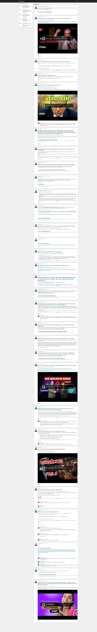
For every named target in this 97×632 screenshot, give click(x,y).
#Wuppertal (62, 355)
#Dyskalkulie (68, 194)
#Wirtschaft (56, 549)
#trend (42, 587)
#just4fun (71, 244)
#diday (44, 208)
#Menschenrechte (44, 22)
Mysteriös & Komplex (48, 387)
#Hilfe (48, 269)
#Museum (51, 355)
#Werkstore (47, 355)
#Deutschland (66, 408)
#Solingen (54, 355)
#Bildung (39, 8)
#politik (24, 26)
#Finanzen (60, 89)
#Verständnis (46, 137)
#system (39, 137)
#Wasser (50, 8)
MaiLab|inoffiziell (25, 18)
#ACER (39, 431)
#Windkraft (45, 279)
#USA (41, 89)
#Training (46, 270)
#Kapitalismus (60, 21)
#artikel (29, 15)
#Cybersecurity (41, 409)
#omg (60, 587)
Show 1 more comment (41, 525)
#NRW (71, 166)
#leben (64, 244)
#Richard (41, 277)
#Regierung (42, 137)
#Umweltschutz (69, 551)
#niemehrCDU (47, 21)
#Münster (44, 328)
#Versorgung (54, 550)
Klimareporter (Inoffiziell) (42, 6)
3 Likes (40, 54)
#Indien (42, 136)
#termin (71, 214)
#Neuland (59, 409)
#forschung (24, 20)
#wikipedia (24, 15)
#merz (51, 549)
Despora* (21, 1)
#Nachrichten (64, 89)
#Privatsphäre (63, 208)
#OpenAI (50, 368)
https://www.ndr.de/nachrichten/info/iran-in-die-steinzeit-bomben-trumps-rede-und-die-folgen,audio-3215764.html (56, 513)
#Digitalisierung (58, 136)
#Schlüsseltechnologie (64, 549)
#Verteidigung (42, 269)
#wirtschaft (39, 369)
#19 (47, 303)
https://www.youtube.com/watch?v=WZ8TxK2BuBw (47, 586)
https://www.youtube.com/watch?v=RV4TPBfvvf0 (47, 366)
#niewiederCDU (42, 21)
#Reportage (46, 572)
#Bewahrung (48, 345)
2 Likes (40, 143)
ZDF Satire (47, 38)
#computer (48, 370)
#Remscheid (58, 355)
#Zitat (39, 511)
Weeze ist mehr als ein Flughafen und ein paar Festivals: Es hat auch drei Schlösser (50, 167)
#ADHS (58, 194)
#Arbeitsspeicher (43, 370)
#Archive (56, 343)
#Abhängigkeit (46, 369)
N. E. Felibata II (42, 533)
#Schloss (48, 166)
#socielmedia (75, 587)
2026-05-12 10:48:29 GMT (47, 255)
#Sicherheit (62, 550)
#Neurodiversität (41, 196)
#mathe (43, 78)
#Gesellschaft (75, 136)
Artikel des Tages (25, 13)
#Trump (42, 511)
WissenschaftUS (25, 4)
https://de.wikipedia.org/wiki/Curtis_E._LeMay (46, 518)
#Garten (65, 166)
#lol (74, 244)
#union (48, 549)
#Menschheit (40, 22)
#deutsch (27, 15)
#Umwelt (60, 551)
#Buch (39, 267)
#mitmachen (47, 208)
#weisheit (66, 244)
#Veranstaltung (69, 207)
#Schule (42, 244)
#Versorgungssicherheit (47, 550)
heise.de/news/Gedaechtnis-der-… (43, 347)
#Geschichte (68, 166)
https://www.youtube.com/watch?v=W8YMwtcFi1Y (47, 450)
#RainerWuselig (54, 328)
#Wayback (74, 343)
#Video (49, 582)
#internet (54, 136)
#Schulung (51, 208)
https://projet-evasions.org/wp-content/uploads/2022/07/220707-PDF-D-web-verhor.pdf (55, 267)
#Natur (63, 551)
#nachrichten (24, 6)
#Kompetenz (53, 408)
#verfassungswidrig (65, 307)
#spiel (53, 244)
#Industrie (42, 550)
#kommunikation (58, 214)
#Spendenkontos (70, 277)
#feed (25, 16)
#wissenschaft (27, 7)
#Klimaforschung (58, 180)
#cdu (46, 549)
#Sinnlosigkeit (62, 582)
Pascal (39, 147)
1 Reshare (41, 56)
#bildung (29, 25)
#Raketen (47, 89)
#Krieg (45, 89)
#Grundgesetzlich (42, 303)
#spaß (69, 244)
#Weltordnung (51, 89)
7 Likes (40, 246)
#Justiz (39, 269)
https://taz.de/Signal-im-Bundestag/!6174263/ (62, 415)
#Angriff (74, 550)
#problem (57, 587)
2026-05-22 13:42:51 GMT (48, 210)
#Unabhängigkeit (58, 208)
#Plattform (50, 328)
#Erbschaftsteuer (53, 303)
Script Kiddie (40, 205)
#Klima (65, 551)
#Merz (39, 21)
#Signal (45, 408)
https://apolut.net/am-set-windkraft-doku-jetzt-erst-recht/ (46, 283)
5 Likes (40, 418)
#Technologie (55, 369)
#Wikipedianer (60, 328)
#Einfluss (42, 588)
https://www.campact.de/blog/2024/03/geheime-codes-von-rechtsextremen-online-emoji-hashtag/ (54, 491)
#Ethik (73, 21)
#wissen (24, 7)
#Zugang (62, 342)
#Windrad (43, 552)
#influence (46, 587)
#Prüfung (48, 136)
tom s (38, 336)
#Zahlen (60, 78)
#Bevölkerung (51, 306)
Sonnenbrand (40, 255)
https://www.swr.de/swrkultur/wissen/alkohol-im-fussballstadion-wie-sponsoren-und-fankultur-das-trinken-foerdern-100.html (57, 155)
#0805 (75, 354)
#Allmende (54, 253)
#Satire (48, 22)
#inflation (61, 369)
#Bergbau (60, 291)
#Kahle (49, 342)
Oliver (41, 122)
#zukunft (69, 136)
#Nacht (39, 355)
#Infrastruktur (62, 253)
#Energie (39, 550)
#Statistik (57, 78)
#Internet (53, 343)
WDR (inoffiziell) (40, 162)
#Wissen (42, 8)
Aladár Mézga (42, 315)
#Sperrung (58, 277)
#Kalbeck (53, 166)
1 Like (40, 79)
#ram (72, 369)
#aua (63, 587)
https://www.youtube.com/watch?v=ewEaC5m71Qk (47, 86)
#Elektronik (70, 369)
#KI (40, 253)
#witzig (51, 244)
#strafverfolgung (66, 269)
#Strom (74, 549)
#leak (55, 137)
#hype (44, 587)
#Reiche (53, 549)
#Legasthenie (62, 194)
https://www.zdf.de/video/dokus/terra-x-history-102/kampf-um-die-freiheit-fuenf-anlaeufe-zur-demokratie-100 (53, 570)
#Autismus (55, 194)
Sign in (77, 1)
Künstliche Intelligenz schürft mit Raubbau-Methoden (45, 293)
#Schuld (43, 270)
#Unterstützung (51, 269)
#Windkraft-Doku (47, 282)
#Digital (52, 214)
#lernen (58, 244)
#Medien (63, 291)
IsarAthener (39, 250)
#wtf (61, 587)
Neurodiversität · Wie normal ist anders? (45, 192)
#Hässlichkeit (43, 549)
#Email (62, 207)
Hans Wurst (42, 501)
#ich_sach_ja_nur (42, 536)
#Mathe (44, 244)
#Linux (54, 431)
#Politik (53, 21)
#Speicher (39, 370)
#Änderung (64, 21)
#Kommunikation (40, 208)
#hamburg (63, 214)
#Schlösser (44, 166)
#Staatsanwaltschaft (72, 269)
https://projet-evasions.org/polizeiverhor (45, 266)
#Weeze (51, 166)
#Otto (46, 277)
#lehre (26, 20)
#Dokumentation (51, 572)
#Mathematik (40, 78)
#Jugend (45, 588)
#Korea (39, 253)
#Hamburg (40, 207)
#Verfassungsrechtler (74, 308)
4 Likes (40, 403)
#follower (39, 587)
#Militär (55, 89)
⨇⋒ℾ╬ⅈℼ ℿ (39, 569)
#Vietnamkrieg (50, 514)
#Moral (70, 21)
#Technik (41, 355)
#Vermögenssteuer (60, 304)
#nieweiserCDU (40, 551)
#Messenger (40, 408)
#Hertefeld (59, 166)
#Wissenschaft (50, 78)
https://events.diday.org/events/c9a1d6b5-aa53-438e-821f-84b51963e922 (50, 227)
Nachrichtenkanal (25, 22)
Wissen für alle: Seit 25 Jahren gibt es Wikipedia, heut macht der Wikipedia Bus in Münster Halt (52, 329)
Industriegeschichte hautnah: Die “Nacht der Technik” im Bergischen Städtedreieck (50, 356)
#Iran (43, 89)
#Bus (42, 328)
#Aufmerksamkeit (68, 279)
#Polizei (43, 265)
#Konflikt (71, 89)
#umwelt (29, 6)
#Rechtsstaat (59, 269)
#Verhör (46, 269)
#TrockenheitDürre (46, 8)
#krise (72, 136)
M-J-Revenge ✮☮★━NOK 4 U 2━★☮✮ (43, 190)
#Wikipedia (39, 328)
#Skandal (45, 136)
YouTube (50, 38)
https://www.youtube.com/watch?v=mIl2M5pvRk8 (47, 19)
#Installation (48, 432)
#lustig (49, 244)
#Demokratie (56, 21)
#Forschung (75, 7)
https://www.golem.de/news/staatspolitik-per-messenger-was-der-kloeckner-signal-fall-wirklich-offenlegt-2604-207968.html (57, 411)
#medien (39, 588)
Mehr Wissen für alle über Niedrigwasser (43, 9)
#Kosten (57, 89)
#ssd (74, 369)
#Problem (51, 136)
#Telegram (39, 136)
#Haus (62, 166)
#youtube (52, 587)
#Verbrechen (40, 270)
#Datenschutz (65, 207)
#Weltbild (46, 552)
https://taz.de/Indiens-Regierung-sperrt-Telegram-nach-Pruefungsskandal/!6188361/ (52, 135)
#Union (50, 21)
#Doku (53, 279)
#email (44, 214)
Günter (39, 275)
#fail (55, 587)
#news (27, 6)
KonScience (24, 9)
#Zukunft (75, 21)
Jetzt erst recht (40, 181)
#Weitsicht (54, 551)
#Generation (50, 253)
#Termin (73, 207)
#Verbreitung (63, 136)
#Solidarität (58, 253)
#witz (46, 244)
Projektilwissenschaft (48, 468)
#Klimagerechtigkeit (52, 292)
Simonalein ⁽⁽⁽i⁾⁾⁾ (40, 16)
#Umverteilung (72, 303)
